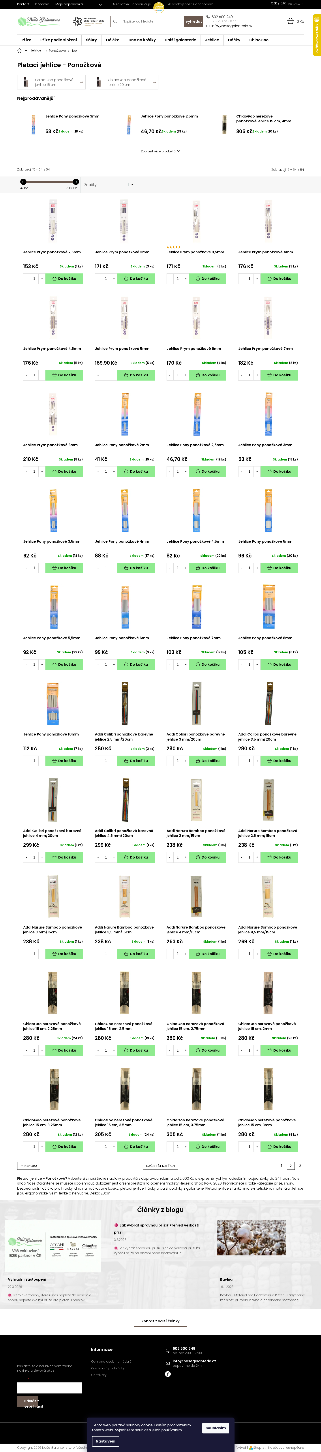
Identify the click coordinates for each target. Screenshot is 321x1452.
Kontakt (23, 4)
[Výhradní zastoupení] (53, 1245)
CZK (274, 3)
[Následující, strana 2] (291, 1166)
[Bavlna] (251, 1237)
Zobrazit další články (160, 1321)
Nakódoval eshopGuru (286, 1447)
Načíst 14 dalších (160, 1166)
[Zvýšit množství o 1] (42, 279)
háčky (150, 1188)
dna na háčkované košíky (96, 1188)
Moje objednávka (69, 4)
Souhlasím (216, 1428)
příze (278, 1183)
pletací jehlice (132, 1188)
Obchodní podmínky (108, 1368)
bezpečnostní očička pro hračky (45, 1188)
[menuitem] (26, 40)
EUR (283, 3)
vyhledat (194, 21)
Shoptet (259, 1447)
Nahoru (30, 1166)
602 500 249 (184, 1348)
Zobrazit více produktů (158, 151)
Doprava (42, 4)
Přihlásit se (31, 1403)
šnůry (288, 1183)
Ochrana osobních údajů (111, 1361)
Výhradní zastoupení (27, 1279)
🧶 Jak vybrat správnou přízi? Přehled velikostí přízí (156, 1229)
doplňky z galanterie (186, 1188)
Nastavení (106, 1441)
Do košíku (67, 278)
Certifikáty (99, 1375)
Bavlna (226, 1279)
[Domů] (19, 50)
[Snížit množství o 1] (26, 279)
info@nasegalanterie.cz (194, 1361)
